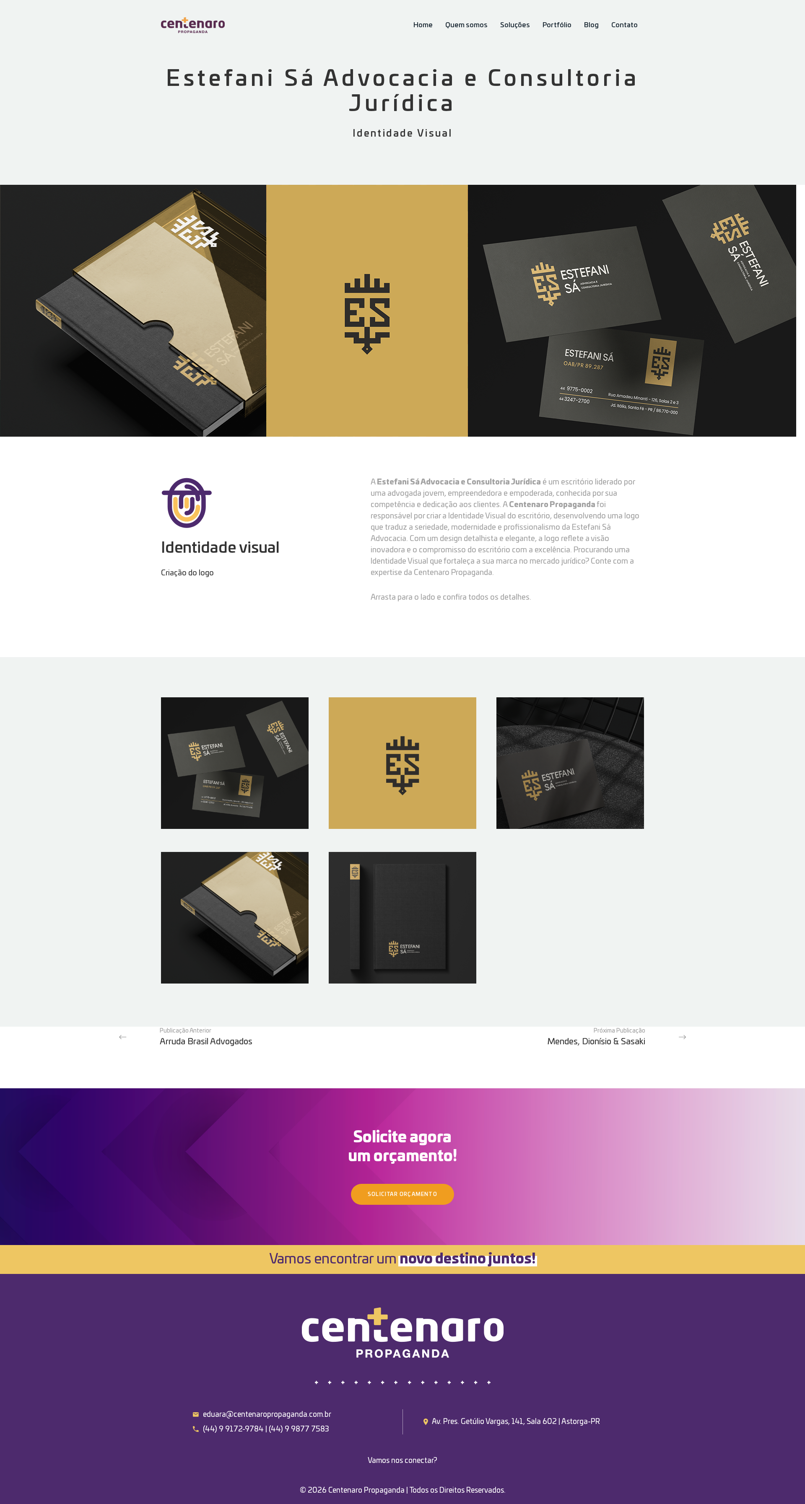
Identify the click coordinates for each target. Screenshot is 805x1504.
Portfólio (557, 25)
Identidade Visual (403, 134)
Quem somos (466, 25)
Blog (591, 25)
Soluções (515, 25)
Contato (624, 25)
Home (423, 25)
